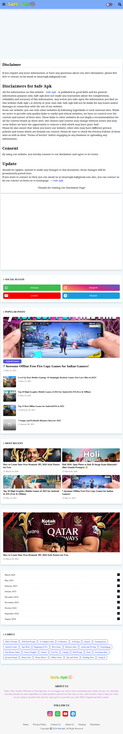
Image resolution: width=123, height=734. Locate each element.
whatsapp (34, 287)
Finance (44, 652)
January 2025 (62, 591)
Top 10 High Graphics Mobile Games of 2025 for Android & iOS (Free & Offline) (54, 392)
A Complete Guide (47, 642)
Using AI (101, 657)
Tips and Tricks (72, 657)
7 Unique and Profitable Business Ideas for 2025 (39, 420)
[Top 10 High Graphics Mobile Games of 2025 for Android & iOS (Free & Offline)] (9, 396)
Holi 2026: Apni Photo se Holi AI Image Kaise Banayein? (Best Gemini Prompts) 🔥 (89, 466)
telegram (93, 295)
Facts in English (30, 652)
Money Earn (26, 657)
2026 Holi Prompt (28, 642)
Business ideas (71, 647)
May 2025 (62, 580)
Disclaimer (95, 724)
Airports (87, 642)
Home (26, 724)
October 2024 (62, 608)
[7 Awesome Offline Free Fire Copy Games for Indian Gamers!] (61, 337)
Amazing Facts (100, 642)
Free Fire (54, 652)
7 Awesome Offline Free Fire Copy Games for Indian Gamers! (46, 366)
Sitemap (82, 724)
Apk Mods (25, 647)
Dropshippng (105, 647)
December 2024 (62, 597)
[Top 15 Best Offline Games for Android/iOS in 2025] (9, 410)
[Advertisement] (61, 34)
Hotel (88, 652)
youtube (34, 295)
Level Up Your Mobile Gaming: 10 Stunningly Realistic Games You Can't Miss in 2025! (57, 377)
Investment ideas (101, 652)
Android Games (11, 647)
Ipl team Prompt (11, 657)
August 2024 (62, 619)
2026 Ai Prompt (11, 642)
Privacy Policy (39, 724)
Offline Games (56, 657)
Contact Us (56, 724)
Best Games (56, 647)
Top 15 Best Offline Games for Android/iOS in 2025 (41, 406)
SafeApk (61, 728)
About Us (69, 724)
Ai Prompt (76, 642)
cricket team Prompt (88, 647)
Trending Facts (88, 657)
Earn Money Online (12, 652)
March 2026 (62, 575)
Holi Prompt (77, 652)
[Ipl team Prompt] (61, 532)
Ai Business (62, 642)
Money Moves (40, 657)
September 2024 (62, 613)
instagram (93, 287)
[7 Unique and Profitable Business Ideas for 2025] (9, 424)
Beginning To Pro (41, 647)
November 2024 (62, 602)
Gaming (65, 652)
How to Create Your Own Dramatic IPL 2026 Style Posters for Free (31, 466)
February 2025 (62, 586)
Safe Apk (51, 92)
